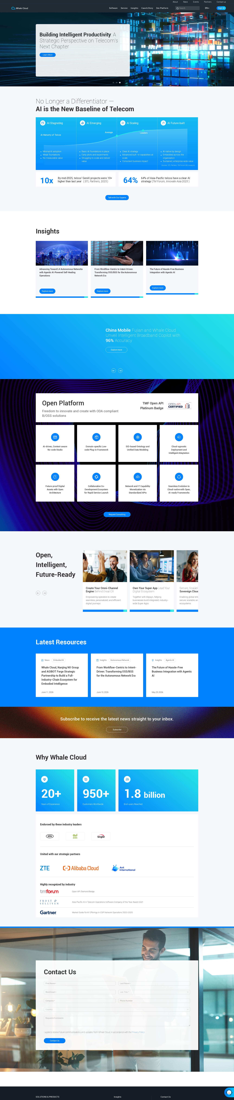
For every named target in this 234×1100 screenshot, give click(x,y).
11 (88, 843)
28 (157, 843)
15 (104, 843)
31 (169, 843)
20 (125, 843)
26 (149, 843)
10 (84, 843)
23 (137, 843)
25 (145, 843)
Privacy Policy (138, 1032)
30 (165, 843)
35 (186, 843)
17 (113, 843)
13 (96, 843)
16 (109, 843)
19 (121, 843)
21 (129, 843)
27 (153, 843)
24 (141, 843)
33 (178, 843)
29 (161, 843)
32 (174, 843)
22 (133, 843)
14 (100, 843)
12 (92, 843)
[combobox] (153, 992)
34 (182, 843)
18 (117, 843)
